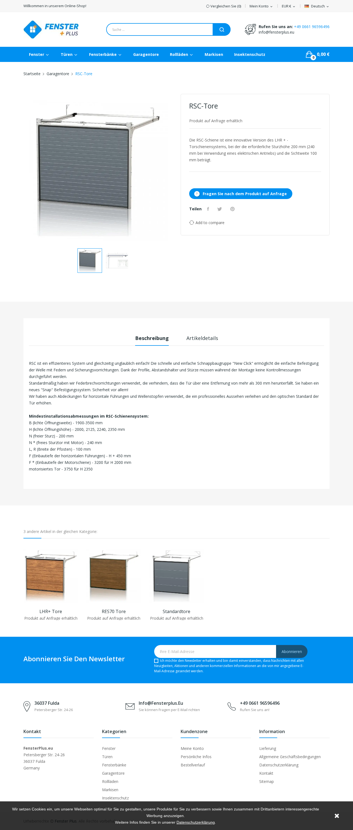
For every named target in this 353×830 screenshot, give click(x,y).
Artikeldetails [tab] (202, 338)
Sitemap (266, 781)
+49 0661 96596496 (312, 26)
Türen (107, 756)
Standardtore (176, 611)
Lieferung (267, 748)
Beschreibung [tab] (152, 338)
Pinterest (233, 209)
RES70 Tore (114, 611)
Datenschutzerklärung (278, 765)
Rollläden (110, 781)
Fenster (109, 748)
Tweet (220, 209)
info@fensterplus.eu (276, 32)
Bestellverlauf (193, 765)
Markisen (110, 789)
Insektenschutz (115, 798)
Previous (23, 171)
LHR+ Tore (50, 611)
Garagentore (113, 773)
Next (172, 171)
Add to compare (210, 222)
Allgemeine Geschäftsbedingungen (290, 756)
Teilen (208, 209)
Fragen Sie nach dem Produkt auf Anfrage (241, 193)
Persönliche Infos (196, 756)
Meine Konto (192, 748)
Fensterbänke (114, 765)
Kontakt (266, 773)
